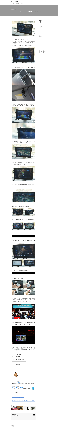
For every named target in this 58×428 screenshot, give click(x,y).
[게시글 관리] (14, 392)
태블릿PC (40, 27)
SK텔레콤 (44, 49)
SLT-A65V (42, 49)
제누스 (44, 52)
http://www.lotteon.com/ (15, 386)
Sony (42, 52)
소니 (45, 50)
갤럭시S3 (40, 49)
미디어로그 (17, 3)
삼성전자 (45, 51)
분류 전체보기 (40, 20)
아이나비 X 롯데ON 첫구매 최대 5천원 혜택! (18, 387)
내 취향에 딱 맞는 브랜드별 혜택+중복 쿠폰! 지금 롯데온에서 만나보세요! (21, 388)
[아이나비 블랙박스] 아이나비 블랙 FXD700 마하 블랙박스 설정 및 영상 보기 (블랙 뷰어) (21, 399)
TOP (46, 425)
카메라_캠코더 (41, 25)
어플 (39, 50)
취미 (45, 52)
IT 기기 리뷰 (40, 24)
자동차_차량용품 (41, 26)
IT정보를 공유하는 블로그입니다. (15, 415)
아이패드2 (41, 51)
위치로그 (22, 3)
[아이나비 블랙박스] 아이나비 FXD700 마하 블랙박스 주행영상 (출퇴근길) (20, 400)
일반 (39, 35)
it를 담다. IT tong (14, 1)
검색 (45, 1)
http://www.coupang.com (15, 381)
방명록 (25, 3)
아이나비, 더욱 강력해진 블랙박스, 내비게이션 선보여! (18, 397)
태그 (13, 3)
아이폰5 (43, 51)
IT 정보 (40, 23)
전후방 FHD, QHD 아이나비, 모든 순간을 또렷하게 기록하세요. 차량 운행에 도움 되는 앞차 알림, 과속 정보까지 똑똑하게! (23, 384)
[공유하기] (13, 392)
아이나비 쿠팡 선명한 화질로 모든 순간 (17, 382)
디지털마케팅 (40, 21)
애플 (39, 51)
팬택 (39, 52)
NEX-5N (41, 52)
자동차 (46, 49)
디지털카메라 (44, 50)
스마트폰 (40, 22)
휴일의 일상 (40, 36)
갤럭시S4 (41, 50)
